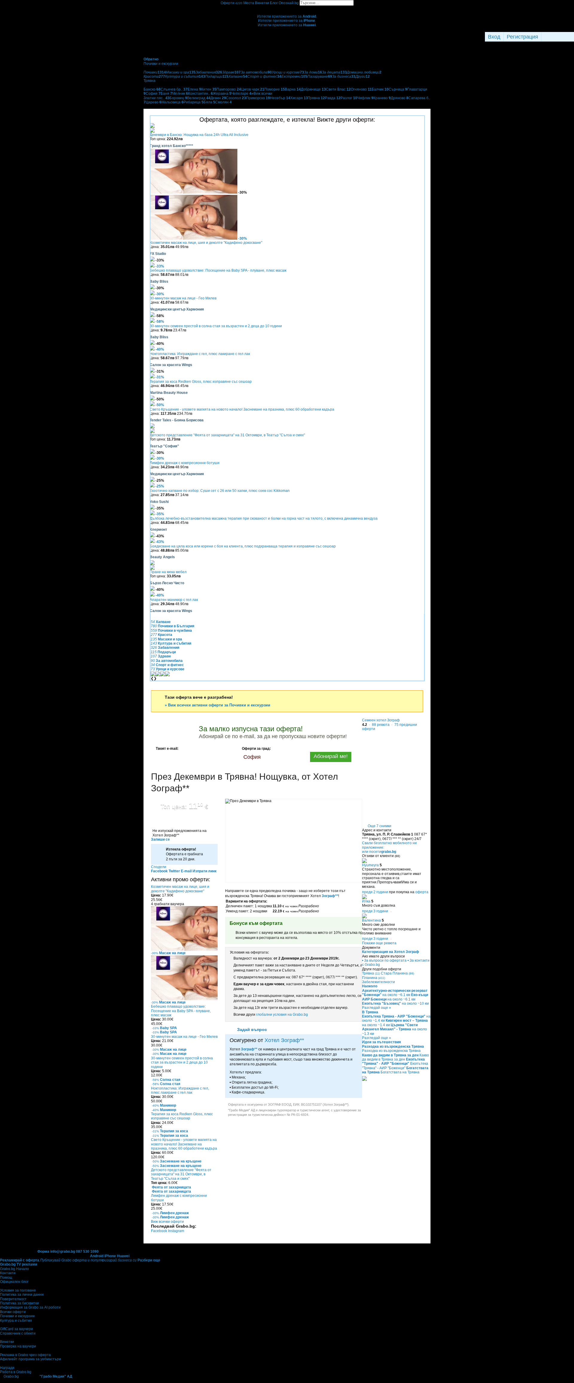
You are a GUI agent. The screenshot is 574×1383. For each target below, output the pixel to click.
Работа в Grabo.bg (15, 1372)
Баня (166, 93)
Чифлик (365, 98)
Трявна (316, 98)
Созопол (236, 98)
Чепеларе (241, 93)
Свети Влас (338, 89)
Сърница (398, 89)
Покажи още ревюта (379, 943)
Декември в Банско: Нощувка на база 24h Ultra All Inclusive (199, 135)
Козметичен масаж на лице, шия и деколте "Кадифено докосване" (206, 243)
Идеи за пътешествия (381, 1042)
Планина (373, 978)
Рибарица (194, 102)
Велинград (198, 98)
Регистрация (522, 37)
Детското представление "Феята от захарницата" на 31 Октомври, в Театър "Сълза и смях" (227, 435)
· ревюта (379, 725)
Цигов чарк (252, 89)
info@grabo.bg (62, 1251)
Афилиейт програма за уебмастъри (30, 1359)
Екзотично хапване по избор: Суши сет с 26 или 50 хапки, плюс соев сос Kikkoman (220, 491)
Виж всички (261, 93)
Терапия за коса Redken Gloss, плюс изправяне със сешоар (201, 382)
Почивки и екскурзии (17, 1316)
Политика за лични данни (22, 1294)
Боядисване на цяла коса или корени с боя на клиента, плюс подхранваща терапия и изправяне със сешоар (243, 546)
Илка (366, 901)
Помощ (6, 1277)
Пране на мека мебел (168, 572)
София (153, 93)
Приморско (258, 98)
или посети (379, 852)
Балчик (380, 89)
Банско (152, 89)
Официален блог (14, 1282)
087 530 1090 (87, 1251)
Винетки (7, 1342)
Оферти (231, 3)
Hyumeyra (370, 865)
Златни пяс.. (157, 98)
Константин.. (200, 93)
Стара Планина (397, 973)
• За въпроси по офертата (384, 960)
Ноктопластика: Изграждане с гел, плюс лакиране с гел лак (200, 354)
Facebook (159, 1231)
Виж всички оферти (167, 1222)
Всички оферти (13, 1312)
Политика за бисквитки (19, 1303)
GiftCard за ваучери (16, 1329)
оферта (421, 892)
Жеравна (222, 93)
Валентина (371, 920)
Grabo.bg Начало (14, 1269)
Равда (333, 98)
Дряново (399, 98)
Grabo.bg (11, 1376)
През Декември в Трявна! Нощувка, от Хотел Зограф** (244, 782)
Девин (218, 98)
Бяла (209, 102)
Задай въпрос (252, 1029)
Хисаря (299, 98)
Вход (494, 37)
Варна (293, 89)
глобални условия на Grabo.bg (282, 1014)
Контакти (8, 1273)
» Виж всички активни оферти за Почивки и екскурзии (217, 705)
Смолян (223, 102)
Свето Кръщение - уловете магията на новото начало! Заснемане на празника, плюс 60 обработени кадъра (242, 409)
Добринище (313, 89)
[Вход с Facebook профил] (556, 37)
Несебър (280, 98)
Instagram (176, 1231)
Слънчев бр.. (174, 89)
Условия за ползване (18, 1290)
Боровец (178, 98)
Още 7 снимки (379, 826)
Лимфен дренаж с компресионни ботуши (184, 463)
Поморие (274, 89)
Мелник (180, 93)
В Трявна (370, 1012)
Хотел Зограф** (284, 1040)
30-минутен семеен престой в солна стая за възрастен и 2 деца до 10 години (216, 326)
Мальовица (172, 102)
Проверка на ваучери (18, 1346)
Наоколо (369, 986)
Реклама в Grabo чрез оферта (25, 1355)
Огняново (361, 89)
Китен (208, 89)
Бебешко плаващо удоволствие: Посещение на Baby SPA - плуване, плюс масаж (218, 270)
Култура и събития (16, 1320)
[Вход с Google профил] (572, 37)
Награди (7, 1368)
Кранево (382, 98)
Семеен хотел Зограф (381, 720)
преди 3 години (375, 911)
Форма (43, 1251)
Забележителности (378, 982)
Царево (153, 102)
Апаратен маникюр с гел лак (174, 600)
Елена (194, 89)
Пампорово (228, 89)
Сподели (158, 867)
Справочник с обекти (18, 1333)
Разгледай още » (376, 1008)
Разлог (349, 98)
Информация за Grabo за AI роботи (30, 1307)
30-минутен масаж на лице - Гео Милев (183, 298)
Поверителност (13, 1299)
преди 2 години (375, 892)
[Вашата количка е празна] (287, 8)
